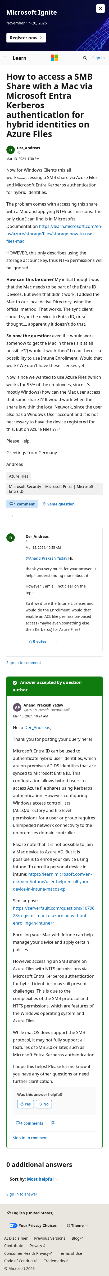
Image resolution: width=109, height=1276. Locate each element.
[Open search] (85, 58)
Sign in (98, 57)
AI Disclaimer (16, 1238)
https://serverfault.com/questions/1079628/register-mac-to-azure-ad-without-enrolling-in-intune (53, 915)
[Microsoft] (54, 57)
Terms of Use (70, 1253)
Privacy (36, 1245)
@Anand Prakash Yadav (47, 558)
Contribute (13, 1245)
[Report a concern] (11, 516)
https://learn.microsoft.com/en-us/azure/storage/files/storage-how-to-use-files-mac (54, 233)
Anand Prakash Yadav (43, 705)
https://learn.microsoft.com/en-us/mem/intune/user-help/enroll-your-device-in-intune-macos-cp (52, 881)
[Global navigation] (5, 58)
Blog (76, 1238)
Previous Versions (49, 1238)
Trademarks (54, 1260)
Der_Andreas (28, 147)
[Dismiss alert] (100, 8)
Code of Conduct (19, 1260)
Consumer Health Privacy (26, 1253)
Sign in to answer (21, 1194)
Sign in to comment (23, 662)
